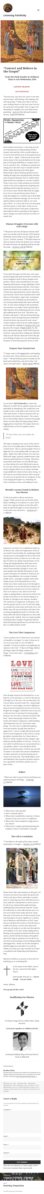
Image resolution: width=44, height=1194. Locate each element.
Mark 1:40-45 (26, 328)
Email (6, 1144)
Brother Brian (23, 1083)
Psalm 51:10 (26, 1089)
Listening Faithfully (14, 15)
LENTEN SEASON (23, 1087)
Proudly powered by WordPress (13, 1191)
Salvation (6, 1091)
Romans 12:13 (28, 844)
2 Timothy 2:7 (32, 1085)
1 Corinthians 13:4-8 (21, 1085)
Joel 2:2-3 (16, 112)
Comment (7, 1110)
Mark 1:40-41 (28, 364)
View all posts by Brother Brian (25, 1076)
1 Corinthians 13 (30, 653)
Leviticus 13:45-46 (19, 247)
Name (6, 1136)
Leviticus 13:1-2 (34, 1087)
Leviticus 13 (31, 510)
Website (6, 1153)
